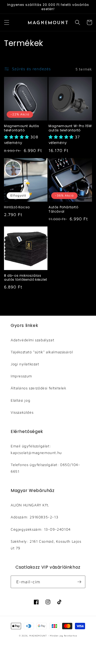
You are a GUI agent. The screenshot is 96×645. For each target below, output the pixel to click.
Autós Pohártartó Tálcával (63, 209)
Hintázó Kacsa (17, 207)
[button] (7, 22)
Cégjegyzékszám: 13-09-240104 (41, 529)
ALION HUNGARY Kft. (30, 505)
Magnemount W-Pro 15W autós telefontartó (70, 128)
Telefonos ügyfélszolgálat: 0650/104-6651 (45, 468)
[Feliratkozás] (79, 582)
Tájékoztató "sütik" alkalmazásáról (42, 352)
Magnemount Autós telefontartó (21, 128)
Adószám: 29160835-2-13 (34, 517)
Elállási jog (20, 400)
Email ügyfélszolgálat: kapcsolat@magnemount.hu (36, 449)
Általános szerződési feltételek (38, 388)
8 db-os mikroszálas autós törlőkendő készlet (25, 277)
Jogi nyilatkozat (25, 364)
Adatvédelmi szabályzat (32, 340)
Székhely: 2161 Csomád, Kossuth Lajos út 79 (46, 544)
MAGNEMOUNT (38, 635)
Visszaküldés (22, 412)
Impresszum (21, 376)
